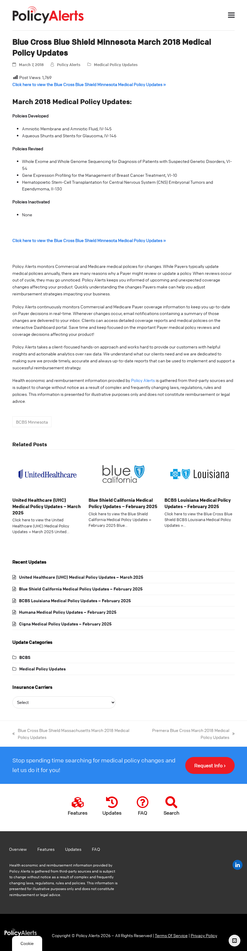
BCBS (24, 657)
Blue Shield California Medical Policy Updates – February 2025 (123, 503)
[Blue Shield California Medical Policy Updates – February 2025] (124, 473)
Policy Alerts (68, 64)
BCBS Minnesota (32, 422)
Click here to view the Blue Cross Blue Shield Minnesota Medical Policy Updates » (89, 84)
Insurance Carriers (32, 687)
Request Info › (210, 765)
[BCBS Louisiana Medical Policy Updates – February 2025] (199, 473)
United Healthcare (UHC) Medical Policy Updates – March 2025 (46, 506)
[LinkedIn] (237, 865)
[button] (231, 14)
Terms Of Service (171, 935)
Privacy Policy (204, 935)
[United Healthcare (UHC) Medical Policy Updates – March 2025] (47, 473)
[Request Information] (234, 940)
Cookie (27, 943)
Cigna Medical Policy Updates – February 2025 (65, 623)
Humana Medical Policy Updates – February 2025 (68, 612)
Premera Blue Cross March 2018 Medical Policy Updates (185, 733)
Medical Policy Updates (116, 64)
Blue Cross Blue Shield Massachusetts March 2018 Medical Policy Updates (70, 733)
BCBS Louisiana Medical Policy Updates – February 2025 (197, 503)
